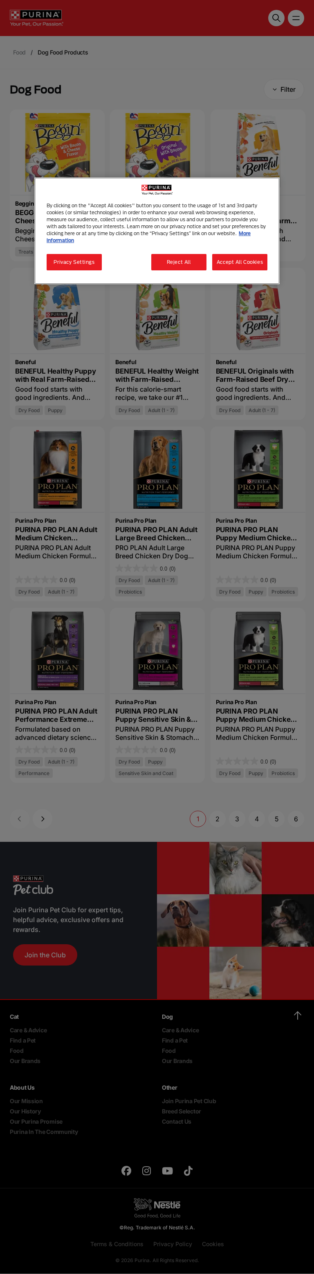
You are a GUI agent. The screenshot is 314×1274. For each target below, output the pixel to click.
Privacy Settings (74, 262)
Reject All (179, 262)
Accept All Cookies (240, 262)
